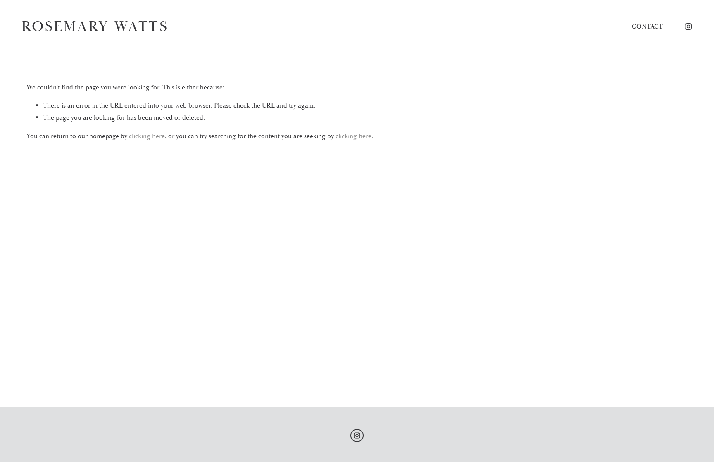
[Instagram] (688, 26)
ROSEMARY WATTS (94, 26)
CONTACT (647, 26)
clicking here (147, 136)
